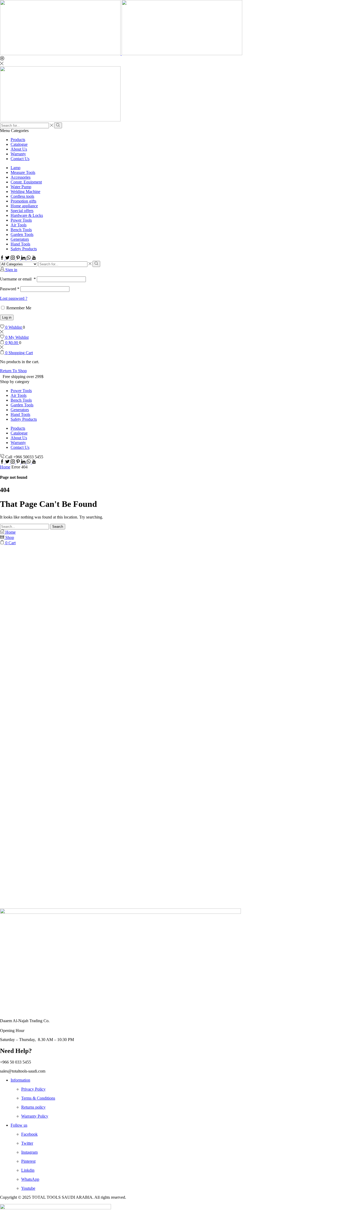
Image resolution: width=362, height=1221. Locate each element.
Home (5, 467)
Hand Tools (20, 244)
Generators (20, 239)
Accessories (20, 177)
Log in (6, 317)
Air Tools (19, 225)
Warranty (18, 154)
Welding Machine (25, 191)
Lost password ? (13, 298)
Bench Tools (21, 229)
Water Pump (21, 187)
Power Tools (21, 220)
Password (9, 289)
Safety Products (24, 249)
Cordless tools (22, 196)
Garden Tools (22, 234)
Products (18, 139)
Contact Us (20, 158)
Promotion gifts (23, 201)
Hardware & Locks (27, 215)
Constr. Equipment (26, 182)
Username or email (18, 279)
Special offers (22, 210)
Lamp (15, 167)
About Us (19, 149)
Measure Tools (23, 172)
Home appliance (24, 206)
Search (57, 527)
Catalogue (19, 144)
